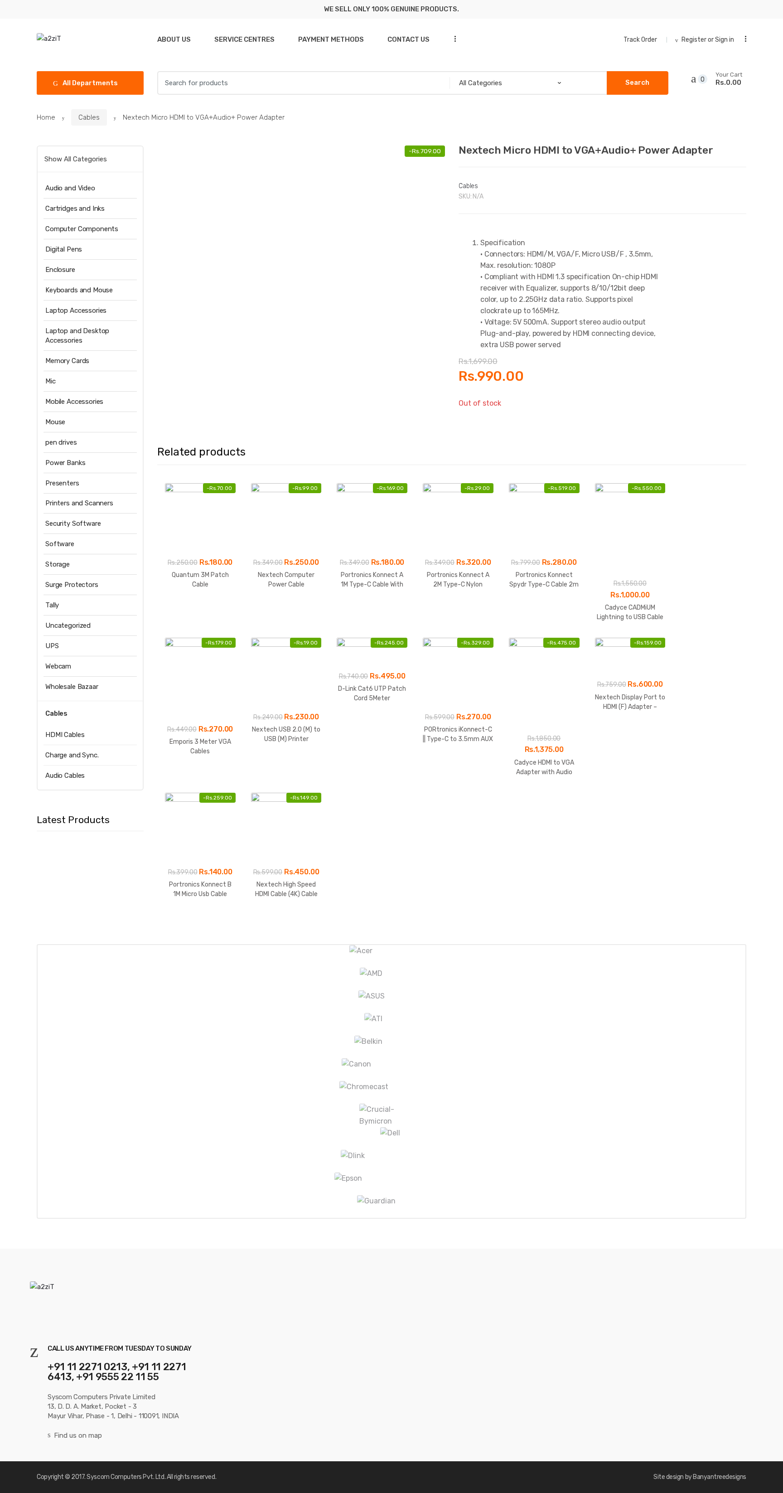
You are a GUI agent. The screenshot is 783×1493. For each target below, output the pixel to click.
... (452, 38)
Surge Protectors (71, 585)
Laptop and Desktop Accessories (77, 335)
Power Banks (65, 463)
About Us (174, 39)
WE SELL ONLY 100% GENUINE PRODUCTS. (391, 9)
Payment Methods (331, 39)
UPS (52, 646)
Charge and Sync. (72, 755)
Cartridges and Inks (75, 208)
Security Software (73, 523)
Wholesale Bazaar (71, 687)
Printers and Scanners (79, 503)
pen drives (61, 442)
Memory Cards (67, 361)
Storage (57, 564)
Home (46, 117)
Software (59, 544)
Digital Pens (63, 249)
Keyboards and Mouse (79, 290)
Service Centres (244, 39)
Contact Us (408, 39)
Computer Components (81, 229)
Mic (50, 381)
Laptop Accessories (75, 310)
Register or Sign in (708, 40)
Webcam (58, 666)
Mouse (55, 422)
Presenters (62, 483)
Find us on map (78, 1435)
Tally (52, 605)
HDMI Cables (64, 735)
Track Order (640, 40)
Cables (89, 117)
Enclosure (60, 270)
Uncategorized (68, 625)
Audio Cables (65, 775)
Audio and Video (70, 188)
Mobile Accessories (74, 401)
